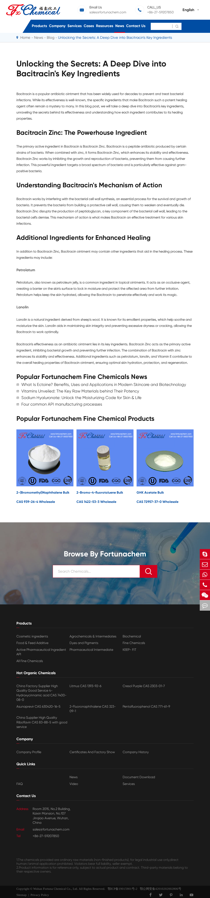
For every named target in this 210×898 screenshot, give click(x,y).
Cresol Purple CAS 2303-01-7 (144, 686)
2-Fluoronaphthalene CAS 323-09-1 (93, 709)
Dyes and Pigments (84, 643)
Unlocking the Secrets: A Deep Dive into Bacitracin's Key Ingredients (115, 37)
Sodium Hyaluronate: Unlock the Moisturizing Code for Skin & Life (81, 397)
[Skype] (205, 554)
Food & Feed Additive (32, 643)
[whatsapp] (205, 575)
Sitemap (21, 895)
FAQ (19, 784)
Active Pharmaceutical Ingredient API (41, 652)
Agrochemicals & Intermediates (93, 636)
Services (74, 26)
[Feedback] (205, 605)
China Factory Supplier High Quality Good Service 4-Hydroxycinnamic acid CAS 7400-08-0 (41, 693)
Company (57, 26)
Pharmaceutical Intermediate (91, 650)
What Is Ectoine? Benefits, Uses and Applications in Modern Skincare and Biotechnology (103, 384)
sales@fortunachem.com (107, 12)
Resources (104, 26)
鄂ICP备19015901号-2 (121, 888)
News (119, 26)
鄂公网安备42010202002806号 (159, 888)
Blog (50, 37)
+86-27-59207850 (160, 12)
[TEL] (205, 585)
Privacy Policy (40, 895)
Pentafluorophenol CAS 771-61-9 (146, 706)
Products (39, 26)
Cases (89, 26)
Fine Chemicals (134, 643)
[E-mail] (205, 564)
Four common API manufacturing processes (61, 404)
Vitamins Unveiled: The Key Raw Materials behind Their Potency (80, 391)
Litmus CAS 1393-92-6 (85, 686)
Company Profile (28, 752)
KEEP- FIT (129, 650)
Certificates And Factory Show (92, 752)
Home (25, 37)
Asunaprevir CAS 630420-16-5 (38, 706)
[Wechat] (205, 595)
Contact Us (135, 26)
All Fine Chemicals (29, 661)
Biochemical (132, 636)
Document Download (139, 777)
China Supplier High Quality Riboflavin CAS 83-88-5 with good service (41, 722)
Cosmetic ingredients (32, 636)
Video (74, 784)
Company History (136, 752)
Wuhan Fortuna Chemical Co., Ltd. (55, 888)
